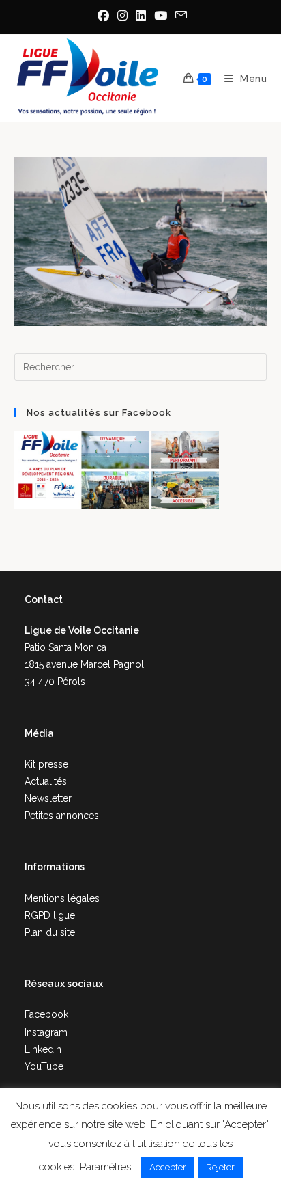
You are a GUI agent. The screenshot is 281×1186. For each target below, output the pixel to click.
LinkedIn (43, 1049)
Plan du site (50, 932)
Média (39, 733)
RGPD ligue (50, 915)
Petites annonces (62, 815)
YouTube (44, 1066)
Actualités (46, 781)
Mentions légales (62, 898)
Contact (44, 599)
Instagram (46, 1032)
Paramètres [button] (105, 1167)
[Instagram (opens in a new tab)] (122, 16)
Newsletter (48, 798)
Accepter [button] (167, 1167)
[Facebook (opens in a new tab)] (103, 16)
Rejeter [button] (220, 1167)
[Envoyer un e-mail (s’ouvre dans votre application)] (179, 15)
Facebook (46, 1014)
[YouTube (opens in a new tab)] (160, 16)
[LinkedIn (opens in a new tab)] (141, 16)
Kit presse (46, 764)
